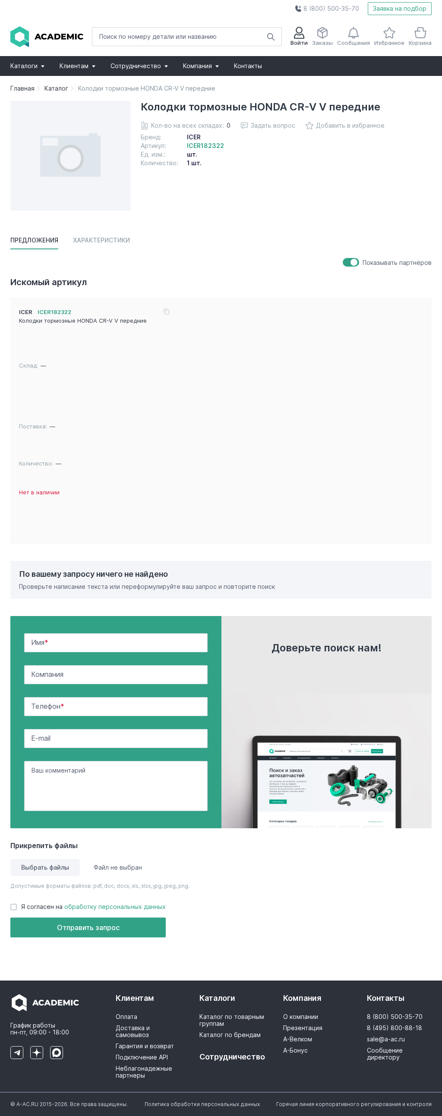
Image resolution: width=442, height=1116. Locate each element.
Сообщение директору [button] (385, 1054)
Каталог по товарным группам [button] (231, 1020)
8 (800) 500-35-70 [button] (395, 1016)
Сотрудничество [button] (135, 65)
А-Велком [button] (297, 1039)
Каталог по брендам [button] (230, 1034)
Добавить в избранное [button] (350, 125)
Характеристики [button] (101, 240)
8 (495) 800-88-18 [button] (394, 1028)
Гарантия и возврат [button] (145, 1046)
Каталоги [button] (24, 65)
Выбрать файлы (45, 867)
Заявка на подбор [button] (399, 8)
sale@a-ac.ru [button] (386, 1039)
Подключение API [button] (142, 1057)
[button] (327, 9)
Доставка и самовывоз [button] (133, 1031)
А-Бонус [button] (295, 1050)
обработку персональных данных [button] (115, 906)
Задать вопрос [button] (273, 125)
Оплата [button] (126, 1016)
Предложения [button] (34, 240)
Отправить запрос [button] (88, 927)
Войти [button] (299, 42)
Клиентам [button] (74, 65)
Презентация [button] (302, 1028)
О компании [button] (300, 1016)
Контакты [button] (248, 65)
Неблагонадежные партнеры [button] (144, 1072)
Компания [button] (197, 65)
